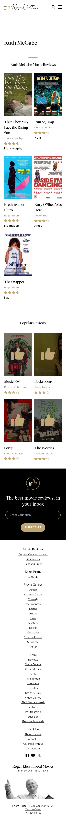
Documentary (33, 604)
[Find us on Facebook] (27, 755)
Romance (33, 632)
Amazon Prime (33, 594)
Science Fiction (33, 637)
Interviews (33, 683)
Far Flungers (33, 678)
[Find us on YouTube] (33, 755)
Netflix (33, 627)
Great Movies (33, 669)
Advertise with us (33, 743)
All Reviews (33, 559)
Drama (33, 608)
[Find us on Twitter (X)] (39, 755)
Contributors (33, 748)
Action (33, 589)
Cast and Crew (33, 564)
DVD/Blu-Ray (33, 692)
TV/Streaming (33, 711)
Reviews (33, 659)
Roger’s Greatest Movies (33, 554)
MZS (33, 673)
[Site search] (53, 7)
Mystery (33, 623)
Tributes (33, 688)
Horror (33, 613)
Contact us (33, 739)
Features (33, 707)
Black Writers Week (33, 702)
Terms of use (33, 809)
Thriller (33, 646)
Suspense (33, 642)
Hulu (33, 618)
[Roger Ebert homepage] (21, 7)
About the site (33, 734)
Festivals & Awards (33, 721)
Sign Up (33, 576)
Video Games (33, 697)
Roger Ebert (33, 716)
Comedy (33, 599)
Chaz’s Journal (33, 664)
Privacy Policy (33, 812)
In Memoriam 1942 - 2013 (33, 770)
